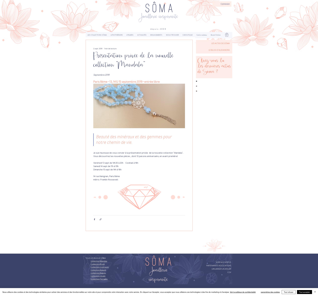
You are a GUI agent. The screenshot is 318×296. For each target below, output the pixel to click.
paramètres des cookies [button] (270, 292)
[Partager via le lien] (100, 219)
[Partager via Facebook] (94, 219)
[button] (97, 35)
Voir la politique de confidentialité (243, 292)
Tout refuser (288, 292)
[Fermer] (315, 292)
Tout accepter (304, 292)
